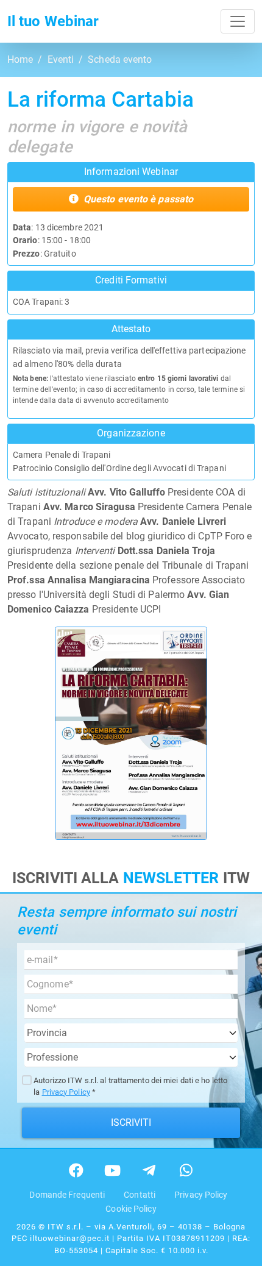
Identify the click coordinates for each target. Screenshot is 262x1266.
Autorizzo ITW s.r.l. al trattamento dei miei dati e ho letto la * (130, 1086)
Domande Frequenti (67, 1195)
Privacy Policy (66, 1092)
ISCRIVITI (131, 1122)
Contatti (139, 1195)
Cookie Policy (130, 1209)
